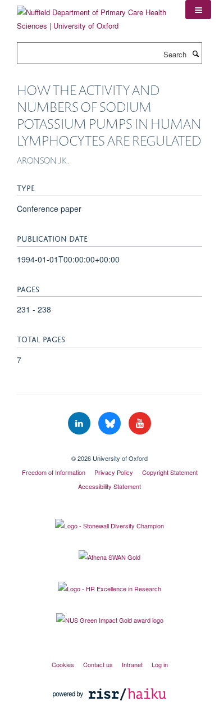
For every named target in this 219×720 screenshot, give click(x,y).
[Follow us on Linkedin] (80, 423)
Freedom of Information (53, 472)
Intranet (132, 664)
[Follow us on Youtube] (140, 423)
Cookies (63, 664)
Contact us (98, 664)
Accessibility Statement (109, 486)
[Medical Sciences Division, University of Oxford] (109, 448)
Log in (160, 664)
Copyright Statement (170, 472)
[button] (198, 9)
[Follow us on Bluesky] (110, 423)
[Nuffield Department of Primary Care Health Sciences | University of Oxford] (92, 15)
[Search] (195, 53)
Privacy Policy (113, 472)
